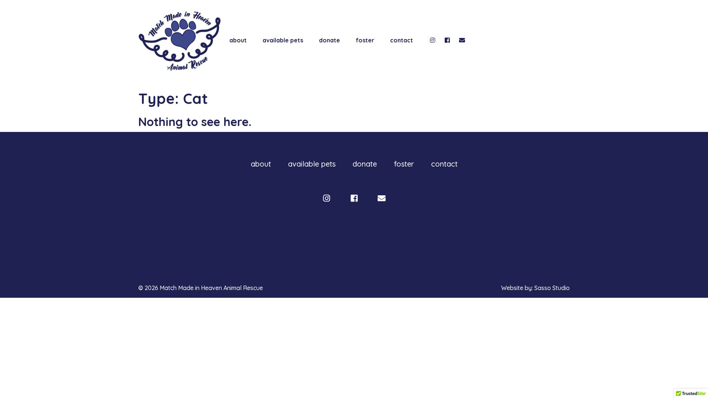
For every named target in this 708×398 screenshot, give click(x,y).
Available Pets (283, 40)
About (238, 40)
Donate (329, 40)
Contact (401, 40)
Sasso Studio (552, 287)
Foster (365, 40)
